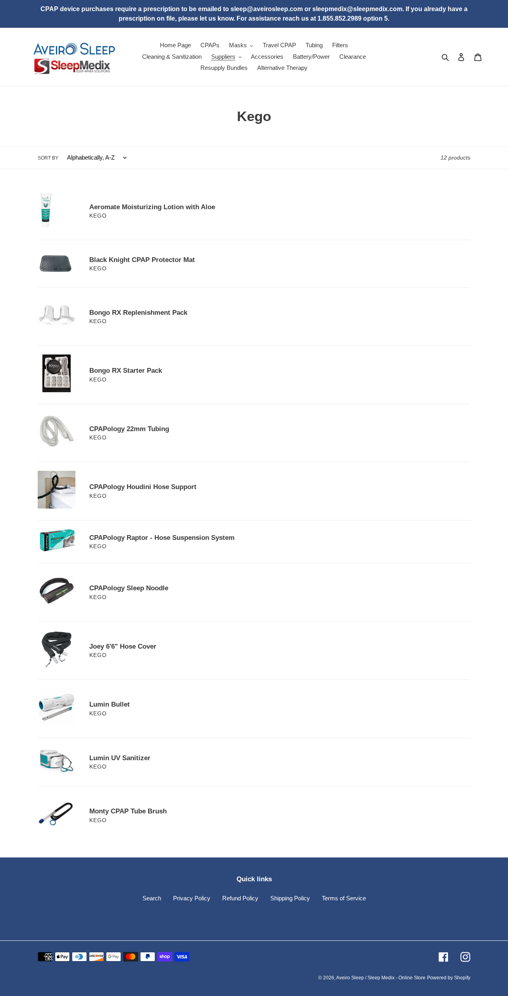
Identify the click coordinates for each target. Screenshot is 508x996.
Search (151, 898)
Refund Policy (240, 898)
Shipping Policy (290, 898)
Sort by (48, 158)
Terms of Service (344, 898)
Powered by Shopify (448, 978)
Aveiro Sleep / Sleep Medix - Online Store (380, 978)
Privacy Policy (191, 898)
